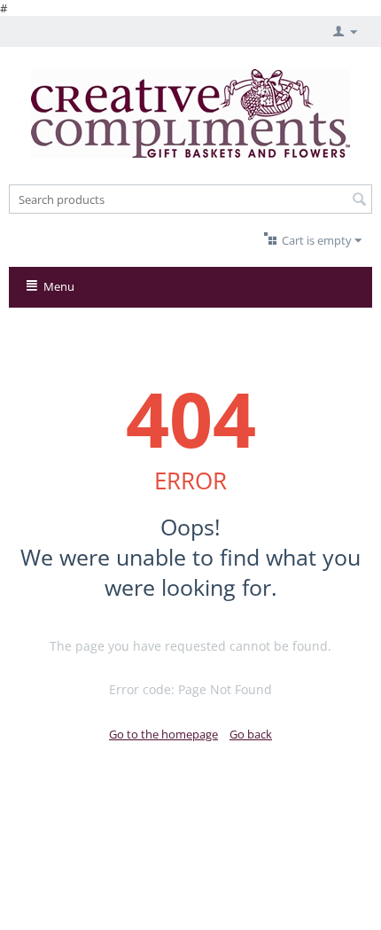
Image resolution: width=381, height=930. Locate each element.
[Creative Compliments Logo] (190, 112)
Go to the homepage (163, 734)
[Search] (359, 200)
